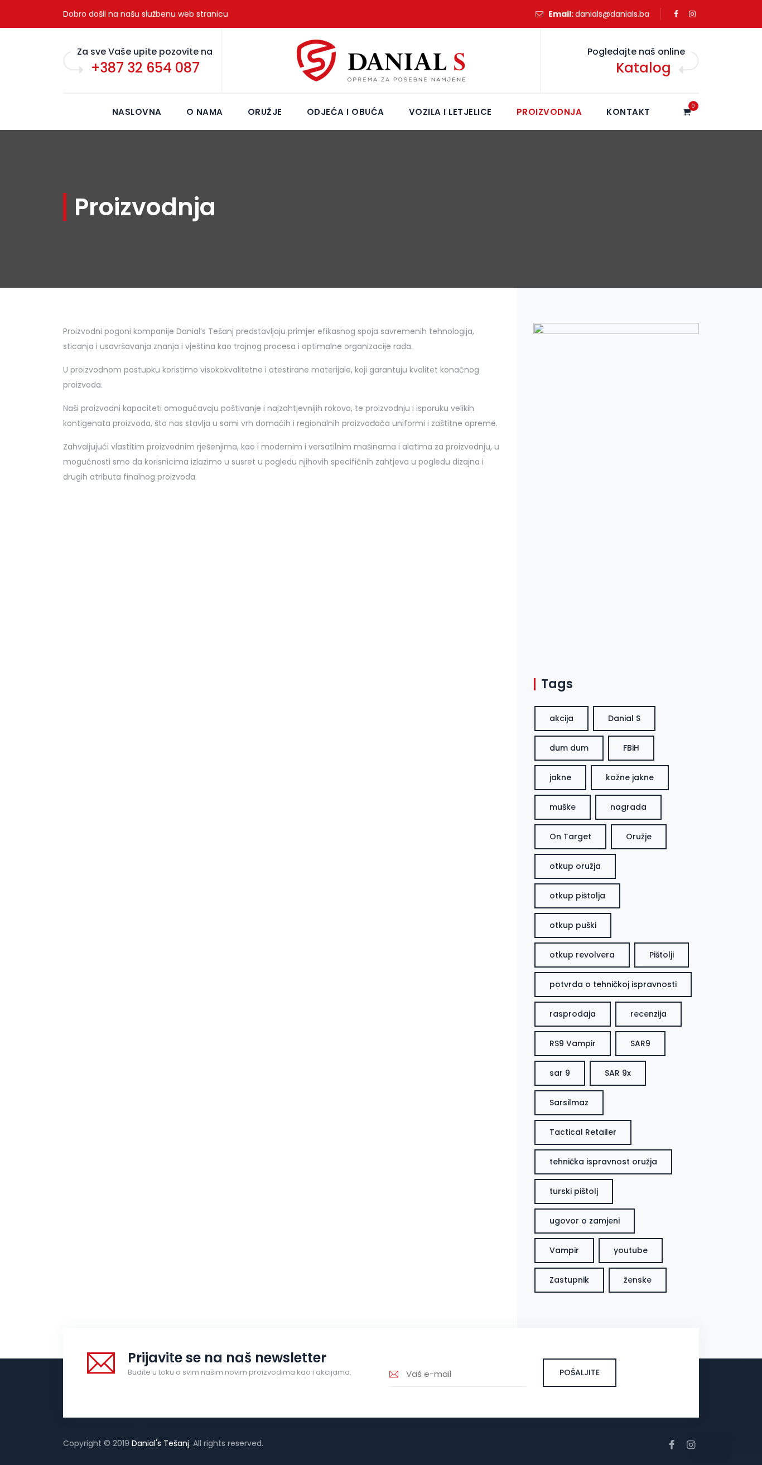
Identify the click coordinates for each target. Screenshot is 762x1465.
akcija (561, 718)
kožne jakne (630, 777)
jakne (560, 777)
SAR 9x (618, 1073)
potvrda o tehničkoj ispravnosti (613, 984)
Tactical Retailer (582, 1132)
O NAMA (204, 112)
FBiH (631, 747)
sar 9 (559, 1073)
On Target (570, 836)
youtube (631, 1250)
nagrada (628, 807)
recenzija (648, 1013)
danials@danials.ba (612, 14)
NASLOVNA (137, 112)
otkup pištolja (577, 895)
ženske (638, 1279)
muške (562, 807)
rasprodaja (572, 1013)
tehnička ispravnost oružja (603, 1161)
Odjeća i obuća (345, 112)
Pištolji (661, 954)
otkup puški (572, 925)
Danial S (624, 718)
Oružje (265, 112)
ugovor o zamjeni (584, 1220)
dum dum (569, 747)
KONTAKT (628, 112)
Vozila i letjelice (450, 112)
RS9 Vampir (572, 1043)
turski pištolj (573, 1191)
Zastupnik (569, 1279)
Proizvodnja (549, 112)
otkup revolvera (582, 954)
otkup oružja (575, 866)
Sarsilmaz (569, 1102)
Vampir (564, 1250)
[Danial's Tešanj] (381, 61)
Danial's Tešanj (160, 1443)
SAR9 (640, 1043)
